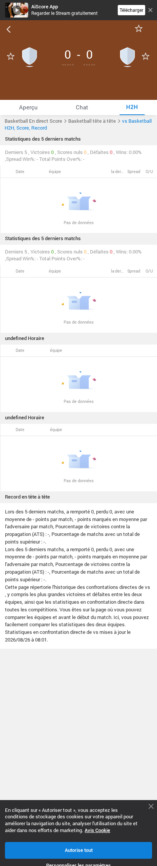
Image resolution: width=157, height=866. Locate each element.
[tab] (28, 107)
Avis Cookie (97, 830)
